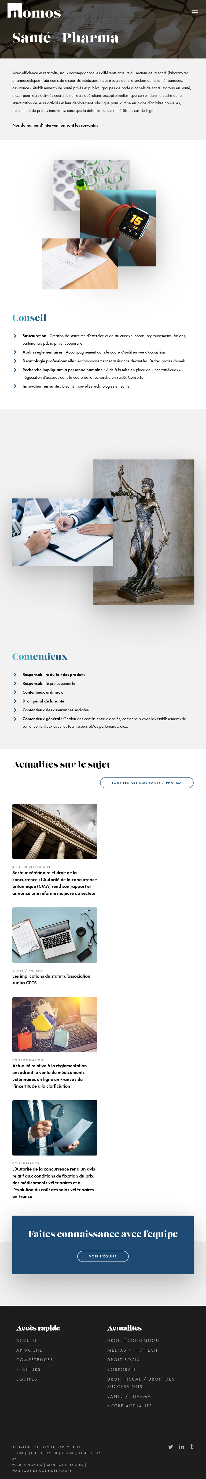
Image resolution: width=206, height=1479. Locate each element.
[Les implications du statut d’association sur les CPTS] (54, 948)
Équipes (27, 1379)
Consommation (28, 1060)
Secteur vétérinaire (31, 867)
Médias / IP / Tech (132, 1350)
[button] (195, 10)
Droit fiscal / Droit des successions (141, 1382)
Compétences (34, 1360)
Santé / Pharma (28, 970)
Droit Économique (134, 1340)
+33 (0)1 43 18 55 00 (37, 1453)
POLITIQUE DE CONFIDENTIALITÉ (42, 1471)
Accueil (27, 1340)
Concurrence (25, 1163)
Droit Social (125, 1360)
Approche (29, 1350)
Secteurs (28, 1369)
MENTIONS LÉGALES (65, 1465)
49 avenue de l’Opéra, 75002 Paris (46, 1447)
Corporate (122, 1369)
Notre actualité (129, 1406)
